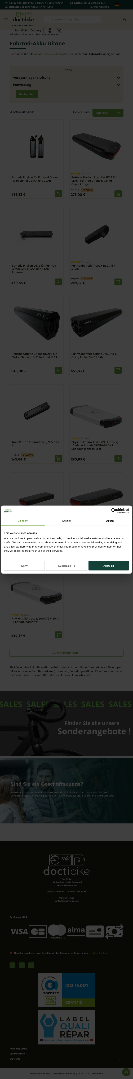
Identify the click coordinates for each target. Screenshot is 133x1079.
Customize (64, 565)
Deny (24, 565)
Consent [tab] (23, 520)
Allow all (108, 565)
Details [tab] (66, 520)
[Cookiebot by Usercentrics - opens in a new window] (114, 510)
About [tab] (110, 520)
